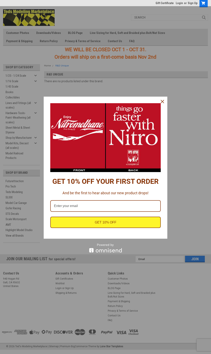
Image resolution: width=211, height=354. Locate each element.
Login (179, 3)
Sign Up (192, 3)
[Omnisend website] (105, 248)
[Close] (162, 101)
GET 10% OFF (105, 222)
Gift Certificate (165, 3)
